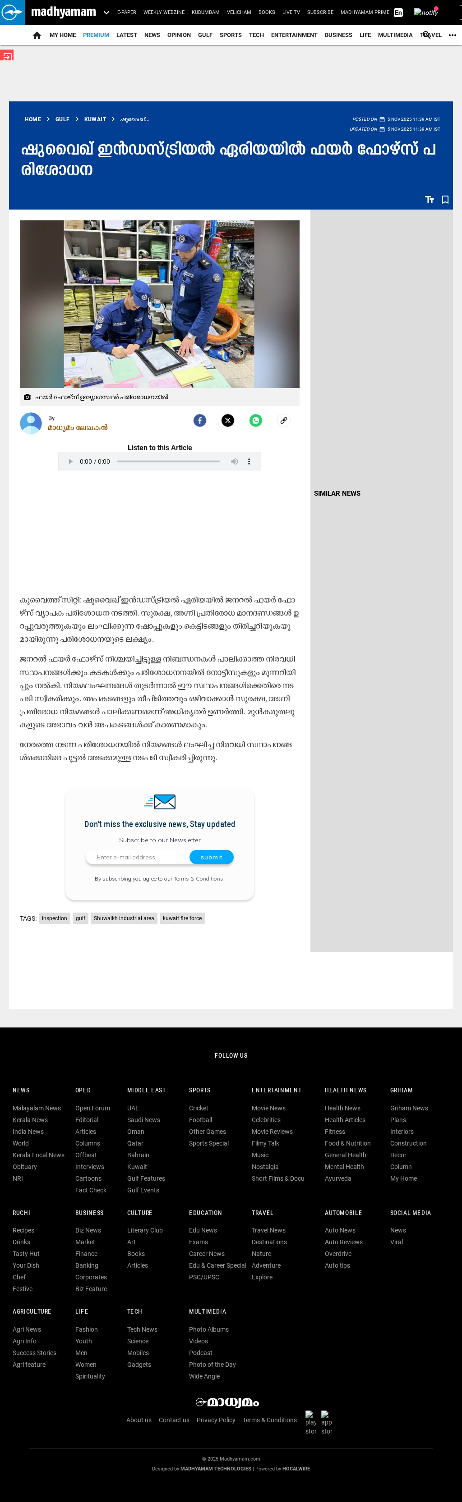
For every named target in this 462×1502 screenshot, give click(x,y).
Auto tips (337, 1265)
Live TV (291, 12)
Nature (261, 1253)
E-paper (126, 12)
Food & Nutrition (348, 1143)
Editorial (86, 1119)
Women (86, 1364)
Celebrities (266, 1119)
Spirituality (90, 1376)
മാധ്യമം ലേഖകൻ (78, 427)
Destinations (269, 1242)
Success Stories (34, 1352)
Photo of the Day (212, 1364)
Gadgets (139, 1364)
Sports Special (209, 1143)
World (21, 1143)
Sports (231, 35)
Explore (262, 1277)
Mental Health (344, 1166)
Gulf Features (146, 1178)
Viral (396, 1242)
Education (205, 1213)
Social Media (410, 1213)
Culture (140, 1213)
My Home (63, 35)
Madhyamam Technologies (215, 1469)
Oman (135, 1131)
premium (96, 35)
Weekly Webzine (164, 12)
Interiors (402, 1131)
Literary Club (145, 1230)
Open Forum (92, 1108)
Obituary (25, 1166)
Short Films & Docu (278, 1178)
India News (28, 1131)
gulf (80, 918)
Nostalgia (265, 1166)
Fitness (335, 1131)
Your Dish (26, 1265)
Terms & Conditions (198, 878)
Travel (263, 1213)
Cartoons (88, 1178)
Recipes (23, 1230)
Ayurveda (338, 1178)
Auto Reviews (344, 1242)
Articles (85, 1131)
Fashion (86, 1329)
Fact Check (90, 1190)
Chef (19, 1277)
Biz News (88, 1230)
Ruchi (21, 1213)
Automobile (343, 1213)
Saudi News (143, 1119)
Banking (86, 1265)
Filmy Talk (265, 1143)
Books (267, 12)
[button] (12, 12)
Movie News (269, 1108)
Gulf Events (143, 1190)
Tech (135, 1312)
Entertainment (294, 35)
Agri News (27, 1329)
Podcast (201, 1352)
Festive (22, 1288)
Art (131, 1242)
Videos (198, 1341)
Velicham (239, 12)
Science (137, 1341)
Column (401, 1166)
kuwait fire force (182, 918)
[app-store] (328, 1422)
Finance (86, 1253)
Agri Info (25, 1341)
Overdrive (338, 1253)
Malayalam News (37, 1108)
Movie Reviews (272, 1131)
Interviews (89, 1166)
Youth (83, 1341)
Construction (408, 1143)
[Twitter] (228, 420)
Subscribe (320, 12)
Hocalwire (296, 1469)
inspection (54, 918)
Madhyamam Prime (365, 12)
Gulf (205, 35)
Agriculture (32, 1312)
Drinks (21, 1242)
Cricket (198, 1108)
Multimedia (395, 35)
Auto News (340, 1230)
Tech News (142, 1329)
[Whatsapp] (256, 420)
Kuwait (137, 1166)
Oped (83, 1090)
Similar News (337, 493)
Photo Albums (209, 1329)
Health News (346, 1090)
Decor (398, 1155)
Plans (398, 1119)
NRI (18, 1178)
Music (260, 1155)
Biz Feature (91, 1288)
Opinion (179, 35)
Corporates (91, 1277)
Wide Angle (204, 1376)
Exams (198, 1242)
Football (200, 1119)
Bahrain (138, 1155)
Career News (207, 1253)
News (152, 35)
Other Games (207, 1131)
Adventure (266, 1265)
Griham (401, 1090)
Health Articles (345, 1119)
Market (85, 1242)
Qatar (135, 1143)
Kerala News (30, 1119)
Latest (126, 35)
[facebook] (200, 420)
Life (365, 35)
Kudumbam (206, 12)
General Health (345, 1155)
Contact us (174, 1420)
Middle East (146, 1090)
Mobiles (138, 1352)
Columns (87, 1143)
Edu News (203, 1230)
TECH (256, 35)
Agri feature (29, 1364)
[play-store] (312, 1422)
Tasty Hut (26, 1253)
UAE (133, 1108)
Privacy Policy (216, 1420)
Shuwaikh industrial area (124, 918)
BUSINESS (89, 1213)
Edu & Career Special (217, 1265)
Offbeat (86, 1155)
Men (81, 1352)
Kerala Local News (39, 1155)
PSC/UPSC (204, 1277)
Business (338, 35)
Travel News (269, 1230)
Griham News (409, 1108)
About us (139, 1420)
